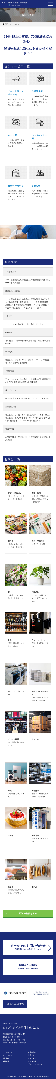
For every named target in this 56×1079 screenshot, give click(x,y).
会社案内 (6, 1058)
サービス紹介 (7, 1055)
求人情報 (33, 1061)
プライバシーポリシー (36, 1064)
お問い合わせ (32, 1052)
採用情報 (6, 1061)
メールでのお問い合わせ (28, 947)
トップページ (7, 1052)
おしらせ (33, 1058)
